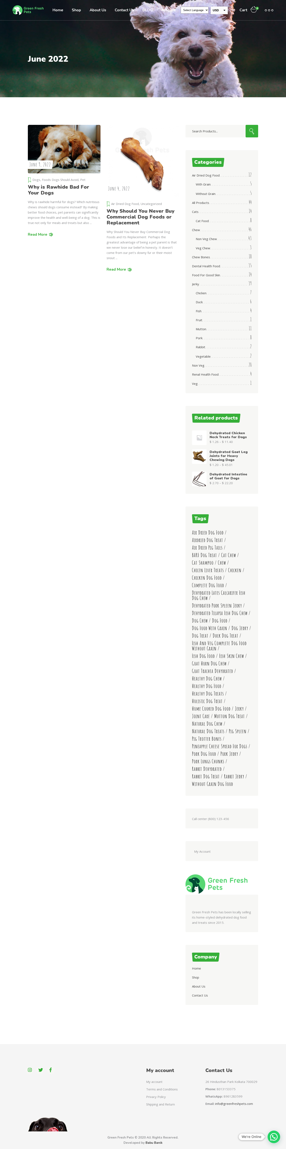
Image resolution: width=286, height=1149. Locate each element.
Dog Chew (200, 620)
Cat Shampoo (203, 562)
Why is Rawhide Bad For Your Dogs (58, 190)
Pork (199, 338)
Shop (195, 977)
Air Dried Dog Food (125, 204)
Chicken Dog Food (207, 577)
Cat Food (202, 221)
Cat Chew (228, 555)
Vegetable (203, 356)
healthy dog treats (208, 693)
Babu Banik (154, 1143)
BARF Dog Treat (204, 555)
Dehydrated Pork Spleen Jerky (217, 605)
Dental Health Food (206, 266)
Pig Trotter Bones (207, 738)
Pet (82, 180)
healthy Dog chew (207, 678)
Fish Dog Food (203, 656)
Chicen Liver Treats (208, 570)
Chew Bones (201, 257)
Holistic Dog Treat (207, 701)
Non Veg (198, 365)
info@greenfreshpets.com (234, 1104)
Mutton (201, 329)
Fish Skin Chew (231, 656)
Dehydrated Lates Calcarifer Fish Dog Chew (218, 595)
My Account (202, 851)
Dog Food (219, 620)
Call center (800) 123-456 (210, 819)
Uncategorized (151, 204)
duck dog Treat (225, 635)
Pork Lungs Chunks (208, 761)
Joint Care (201, 716)
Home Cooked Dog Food (211, 708)
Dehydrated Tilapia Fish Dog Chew (219, 613)
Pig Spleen (237, 731)
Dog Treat (200, 635)
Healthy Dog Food (206, 686)
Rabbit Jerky (234, 776)
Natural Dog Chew (207, 723)
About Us (198, 986)
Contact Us (200, 995)
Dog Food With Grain (209, 628)
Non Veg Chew (206, 239)
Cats (195, 212)
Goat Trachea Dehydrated (212, 671)
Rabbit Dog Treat (206, 776)
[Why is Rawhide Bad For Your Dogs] (64, 149)
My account (154, 1082)
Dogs (36, 180)
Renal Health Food (205, 374)
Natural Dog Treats (208, 731)
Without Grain (205, 194)
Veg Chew (203, 248)
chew (222, 562)
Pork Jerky (229, 753)
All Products (200, 203)
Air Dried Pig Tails (207, 547)
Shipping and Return (160, 1104)
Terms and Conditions (162, 1089)
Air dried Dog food (208, 532)
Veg (195, 383)
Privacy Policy (156, 1097)
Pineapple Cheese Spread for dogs (219, 746)
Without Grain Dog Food (212, 784)
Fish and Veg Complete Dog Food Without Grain (219, 646)
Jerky (195, 284)
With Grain (203, 184)
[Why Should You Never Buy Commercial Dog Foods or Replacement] (143, 161)
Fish (198, 311)
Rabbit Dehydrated (207, 769)
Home (196, 968)
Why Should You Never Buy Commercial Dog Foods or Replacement (140, 217)
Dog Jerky (240, 628)
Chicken (201, 293)
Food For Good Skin (206, 275)
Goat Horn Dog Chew (209, 663)
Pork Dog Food (204, 753)
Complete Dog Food (208, 585)
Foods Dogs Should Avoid (60, 180)
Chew (196, 230)
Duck (199, 302)
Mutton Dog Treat (229, 716)
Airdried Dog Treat (207, 540)
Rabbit (200, 347)
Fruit (199, 320)
